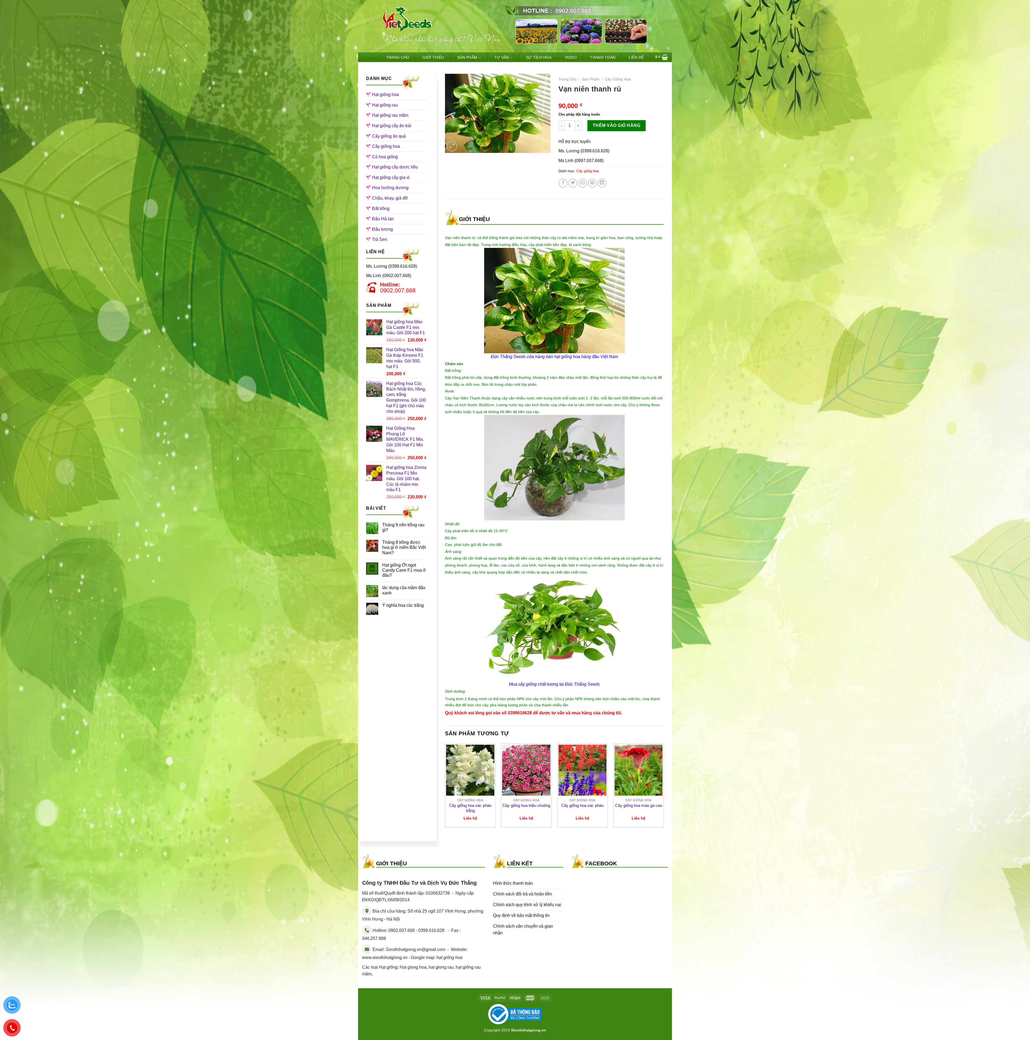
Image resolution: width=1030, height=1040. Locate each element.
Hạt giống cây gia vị (391, 177)
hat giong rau (441, 967)
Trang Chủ (397, 57)
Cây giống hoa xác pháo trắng (470, 808)
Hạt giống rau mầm (390, 115)
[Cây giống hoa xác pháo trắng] (470, 770)
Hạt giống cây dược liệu (395, 167)
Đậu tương (382, 229)
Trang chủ (567, 79)
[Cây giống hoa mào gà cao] (639, 770)
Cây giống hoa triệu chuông (526, 805)
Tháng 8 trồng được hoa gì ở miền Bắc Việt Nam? (404, 547)
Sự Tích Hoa (538, 57)
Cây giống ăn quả (389, 136)
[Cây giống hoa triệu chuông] (526, 770)
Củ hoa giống (385, 157)
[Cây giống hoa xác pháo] (582, 770)
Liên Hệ (636, 57)
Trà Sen (379, 239)
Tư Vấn (501, 57)
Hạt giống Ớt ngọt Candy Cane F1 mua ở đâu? (404, 570)
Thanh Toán (602, 57)
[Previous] (445, 787)
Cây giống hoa (386, 146)
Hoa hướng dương (390, 187)
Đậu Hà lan (383, 218)
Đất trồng (380, 208)
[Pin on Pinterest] (592, 183)
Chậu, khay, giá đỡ (390, 198)
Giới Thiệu (433, 57)
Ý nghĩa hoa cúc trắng (403, 605)
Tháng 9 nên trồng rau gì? (403, 527)
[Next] (664, 787)
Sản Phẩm (467, 57)
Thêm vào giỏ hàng (616, 125)
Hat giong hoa (413, 967)
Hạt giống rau (385, 105)
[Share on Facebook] (563, 183)
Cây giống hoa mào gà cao (638, 805)
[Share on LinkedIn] (602, 183)
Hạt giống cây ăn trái (391, 125)
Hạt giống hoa (385, 94)
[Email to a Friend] (582, 183)
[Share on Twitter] (572, 183)
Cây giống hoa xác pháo (582, 805)
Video (571, 57)
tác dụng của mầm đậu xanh (403, 590)
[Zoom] (452, 146)
